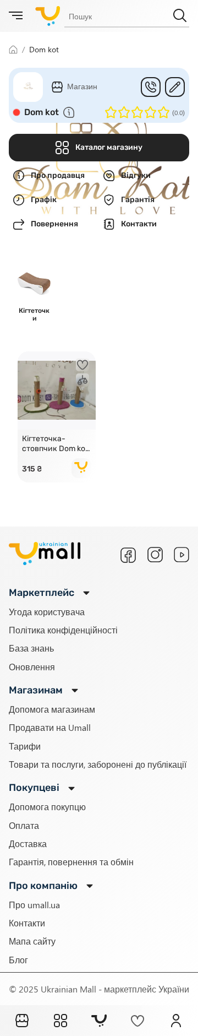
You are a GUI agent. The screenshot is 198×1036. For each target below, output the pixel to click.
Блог (18, 960)
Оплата (24, 825)
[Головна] (22, 1021)
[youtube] (181, 554)
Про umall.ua (34, 904)
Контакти (27, 923)
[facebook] (128, 555)
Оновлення (32, 666)
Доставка (28, 843)
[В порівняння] (82, 380)
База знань (31, 648)
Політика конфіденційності (63, 630)
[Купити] (81, 468)
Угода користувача (47, 611)
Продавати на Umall (50, 727)
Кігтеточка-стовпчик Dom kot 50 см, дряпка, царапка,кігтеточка (56, 444)
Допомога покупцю (47, 806)
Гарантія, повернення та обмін (71, 861)
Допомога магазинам (52, 709)
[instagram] (155, 554)
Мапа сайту (32, 941)
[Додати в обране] (82, 364)
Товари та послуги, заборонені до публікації (97, 764)
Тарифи (25, 746)
